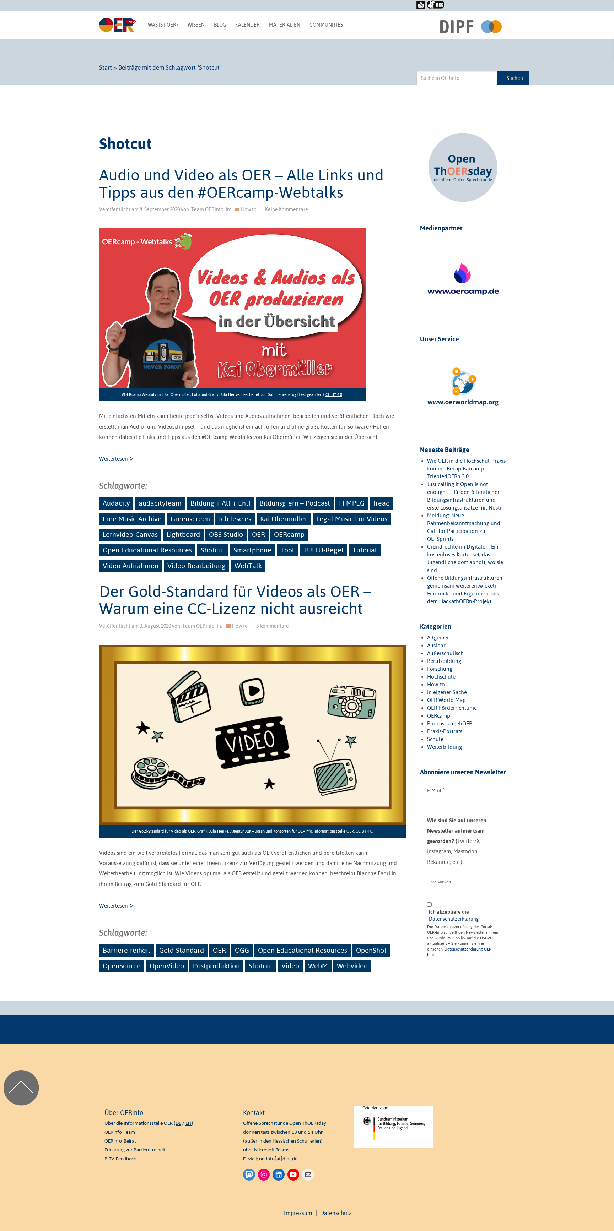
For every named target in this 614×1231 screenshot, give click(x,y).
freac (381, 503)
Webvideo (352, 966)
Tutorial (364, 550)
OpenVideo (167, 966)
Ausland (437, 645)
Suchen (515, 78)
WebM (318, 966)
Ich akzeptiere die (454, 915)
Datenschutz (336, 1213)
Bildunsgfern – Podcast (294, 503)
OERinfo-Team (119, 1132)
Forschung (439, 669)
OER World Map (446, 700)
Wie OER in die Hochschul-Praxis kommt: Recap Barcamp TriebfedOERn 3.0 (466, 468)
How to (249, 209)
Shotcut (213, 550)
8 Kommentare (272, 626)
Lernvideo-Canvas (130, 534)
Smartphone (252, 550)
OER (258, 534)
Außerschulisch (445, 653)
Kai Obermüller (283, 519)
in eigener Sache (447, 692)
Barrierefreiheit (126, 950)
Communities (326, 25)
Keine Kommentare (286, 209)
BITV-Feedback (120, 1159)
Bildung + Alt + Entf (220, 503)
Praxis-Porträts (444, 731)
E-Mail (436, 790)
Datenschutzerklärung (454, 919)
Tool (287, 550)
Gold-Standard (181, 950)
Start (105, 67)
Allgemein (439, 637)
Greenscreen (190, 519)
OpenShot (371, 950)
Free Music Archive (132, 519)
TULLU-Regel (323, 550)
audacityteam (160, 503)
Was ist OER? (163, 25)
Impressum (298, 1213)
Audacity (116, 503)
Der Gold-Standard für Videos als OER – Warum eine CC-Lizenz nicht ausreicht (235, 599)
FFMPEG (352, 503)
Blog (220, 25)
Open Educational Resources (147, 550)
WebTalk (248, 566)
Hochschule (441, 677)
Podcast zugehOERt (450, 723)
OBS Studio (226, 534)
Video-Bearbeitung (196, 566)
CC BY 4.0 (333, 394)
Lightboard (183, 534)
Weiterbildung (444, 747)
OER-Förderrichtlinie (452, 708)
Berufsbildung (444, 661)
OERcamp (289, 534)
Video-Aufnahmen (130, 566)
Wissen (196, 25)
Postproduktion (216, 966)
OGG (242, 950)
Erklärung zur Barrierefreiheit (135, 1150)
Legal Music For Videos (351, 519)
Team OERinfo (207, 209)
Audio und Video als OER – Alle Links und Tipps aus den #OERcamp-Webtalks (241, 183)
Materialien (284, 25)
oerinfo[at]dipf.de (278, 1159)
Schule (435, 739)
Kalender (247, 25)
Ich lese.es (235, 519)
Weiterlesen (116, 459)
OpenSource (122, 966)
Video (290, 966)
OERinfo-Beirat (120, 1141)
